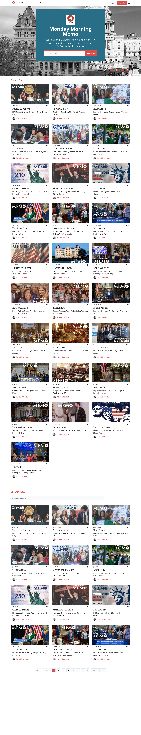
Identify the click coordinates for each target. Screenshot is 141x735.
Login (112, 3)
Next (94, 670)
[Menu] (128, 2)
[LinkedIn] (117, 70)
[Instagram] (122, 70)
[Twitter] (111, 70)
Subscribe (121, 3)
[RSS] (127, 70)
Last (103, 670)
